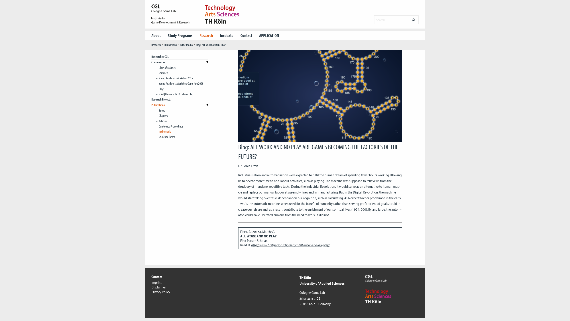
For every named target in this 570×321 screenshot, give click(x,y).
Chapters (163, 115)
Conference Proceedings (171, 126)
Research (206, 35)
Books (162, 110)
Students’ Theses (167, 137)
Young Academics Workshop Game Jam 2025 (181, 83)
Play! (161, 89)
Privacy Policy (160, 292)
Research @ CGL (160, 56)
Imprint (156, 282)
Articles (163, 121)
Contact (246, 35)
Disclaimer (158, 287)
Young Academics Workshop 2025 (176, 78)
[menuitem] (156, 35)
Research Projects (161, 99)
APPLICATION (269, 35)
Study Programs (180, 35)
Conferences (158, 62)
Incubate (226, 35)
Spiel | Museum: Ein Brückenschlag (176, 94)
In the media (186, 45)
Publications (170, 45)
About (156, 35)
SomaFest (163, 73)
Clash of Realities (167, 68)
